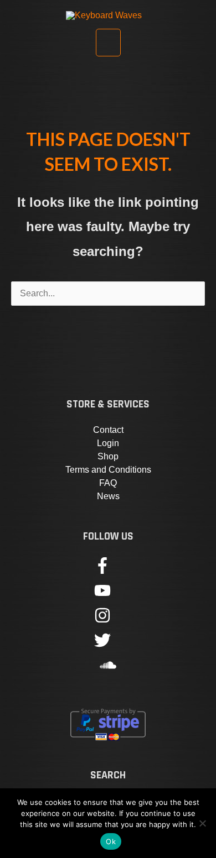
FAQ (108, 483)
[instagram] (108, 620)
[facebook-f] (108, 571)
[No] (202, 823)
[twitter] (108, 645)
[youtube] (108, 595)
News (108, 496)
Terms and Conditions (108, 469)
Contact (108, 430)
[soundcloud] (108, 670)
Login (108, 443)
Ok (111, 841)
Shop (108, 456)
